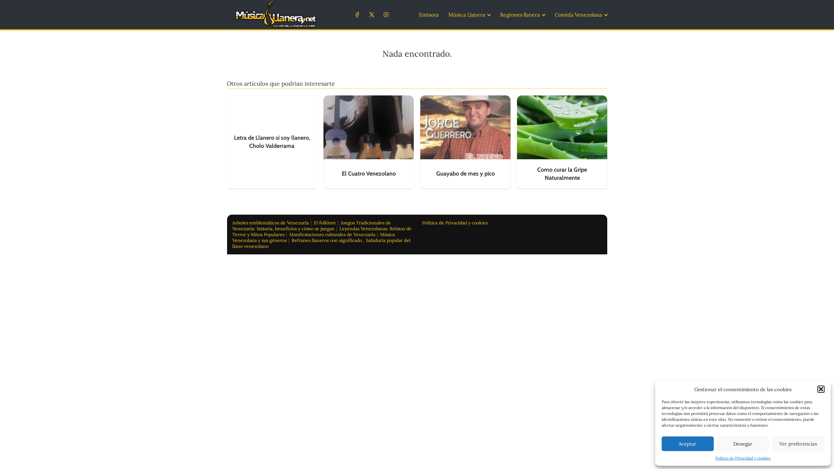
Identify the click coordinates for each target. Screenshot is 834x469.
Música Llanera (466, 14)
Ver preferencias (798, 444)
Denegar (743, 444)
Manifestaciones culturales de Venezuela (332, 234)
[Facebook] (357, 14)
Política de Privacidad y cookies (743, 458)
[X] (371, 14)
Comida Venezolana (578, 14)
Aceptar (688, 444)
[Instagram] (386, 14)
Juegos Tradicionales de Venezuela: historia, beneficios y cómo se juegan (311, 226)
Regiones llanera (520, 14)
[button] (821, 389)
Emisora (429, 14)
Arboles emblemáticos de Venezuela (270, 223)
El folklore (325, 223)
